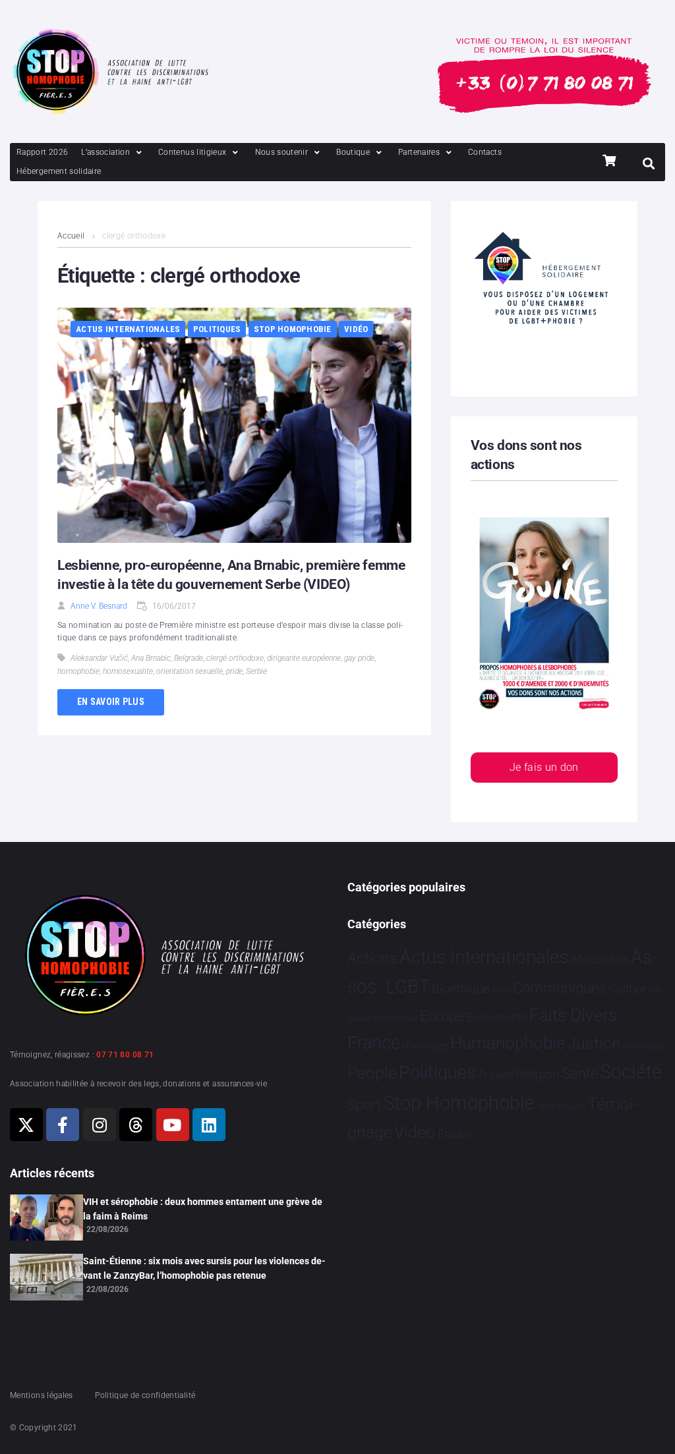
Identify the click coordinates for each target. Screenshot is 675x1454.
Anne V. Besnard (99, 606)
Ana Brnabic (151, 658)
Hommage (425, 1045)
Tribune (571, 1106)
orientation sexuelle (189, 671)
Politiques (217, 329)
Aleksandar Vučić (99, 658)
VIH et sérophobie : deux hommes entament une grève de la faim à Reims (202, 1208)
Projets (496, 1075)
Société (631, 1072)
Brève (501, 990)
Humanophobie (507, 1043)
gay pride (359, 658)
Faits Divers (573, 1015)
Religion (537, 1074)
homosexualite (128, 671)
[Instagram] (99, 1124)
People (372, 1072)
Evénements (497, 1017)
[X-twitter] (26, 1124)
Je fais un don (544, 767)
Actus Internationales (128, 329)
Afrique (588, 959)
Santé (580, 1073)
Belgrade (188, 658)
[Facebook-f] (62, 1124)
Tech (546, 1106)
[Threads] (135, 1124)
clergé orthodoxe (235, 658)
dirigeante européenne (304, 658)
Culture (627, 988)
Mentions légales (41, 1395)
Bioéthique (461, 989)
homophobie (78, 671)
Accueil (71, 235)
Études (454, 1133)
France (373, 1042)
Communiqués (559, 988)
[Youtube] (172, 1124)
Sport (364, 1105)
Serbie (256, 671)
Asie (618, 959)
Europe (442, 1016)
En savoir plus (110, 701)
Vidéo (356, 329)
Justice (593, 1043)
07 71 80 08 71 (125, 1054)
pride (234, 671)
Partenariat (643, 1046)
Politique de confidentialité (145, 1395)
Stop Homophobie (293, 329)
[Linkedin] (208, 1124)
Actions (372, 958)
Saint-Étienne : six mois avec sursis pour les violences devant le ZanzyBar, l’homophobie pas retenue (204, 1268)
